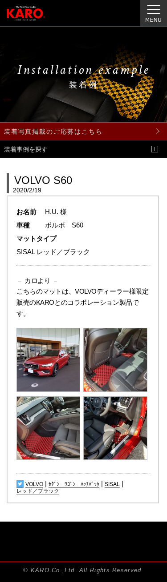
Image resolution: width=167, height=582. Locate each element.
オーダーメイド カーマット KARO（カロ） (37, 18)
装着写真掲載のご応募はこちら (53, 131)
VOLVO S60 (43, 180)
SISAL (112, 484)
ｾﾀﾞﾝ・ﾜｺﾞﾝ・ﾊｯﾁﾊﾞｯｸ (74, 484)
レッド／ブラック (37, 491)
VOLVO (34, 484)
